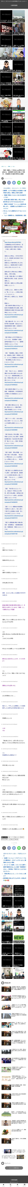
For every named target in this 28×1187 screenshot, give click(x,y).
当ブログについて (14, 1182)
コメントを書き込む (14, 1168)
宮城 (4, 839)
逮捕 (17, 839)
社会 (13, 839)
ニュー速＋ (5, 837)
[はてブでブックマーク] (14, 183)
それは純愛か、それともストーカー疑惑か (14, 188)
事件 (23, 837)
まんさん (17, 837)
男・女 (8, 839)
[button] (24, 183)
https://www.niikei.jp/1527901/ (13, 242)
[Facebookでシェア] (9, 183)
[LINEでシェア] (19, 183)
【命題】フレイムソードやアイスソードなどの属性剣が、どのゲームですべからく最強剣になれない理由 (14, 860)
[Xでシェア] (4, 183)
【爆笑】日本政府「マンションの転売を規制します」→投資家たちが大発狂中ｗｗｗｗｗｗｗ (14, 206)
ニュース (12, 837)
